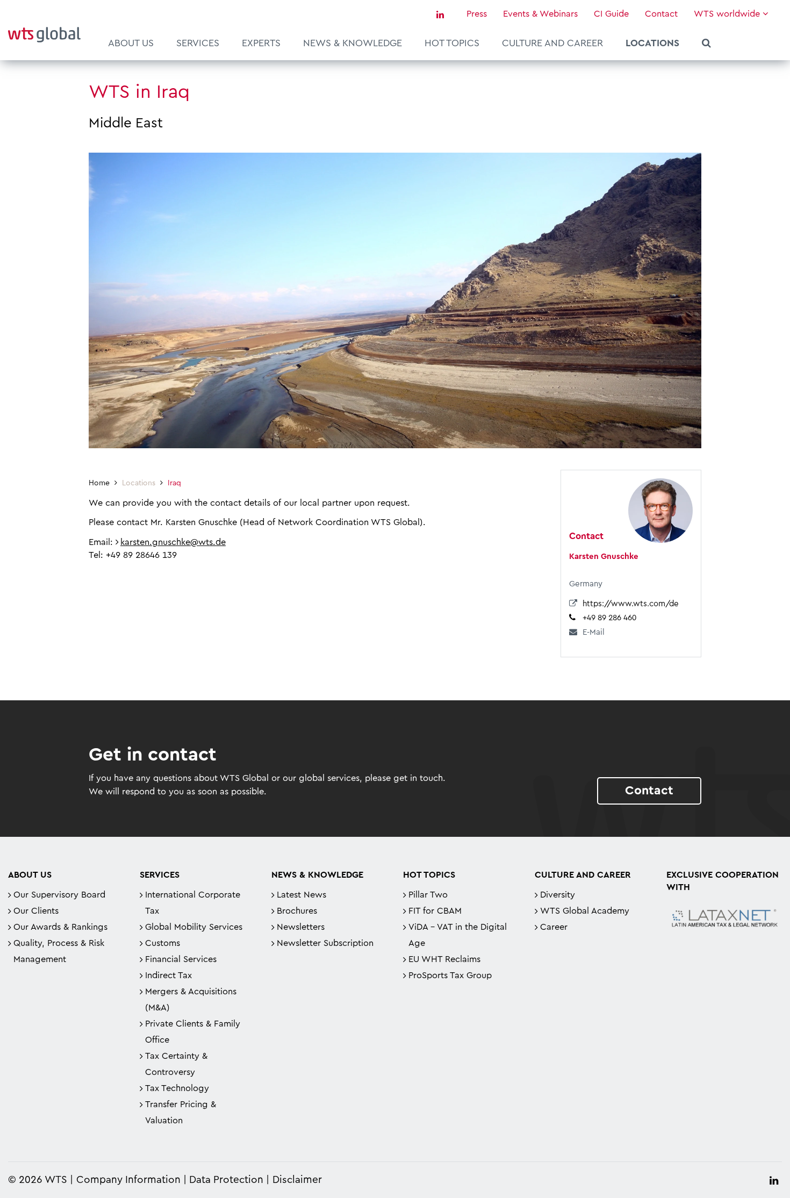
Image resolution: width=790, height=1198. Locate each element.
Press (476, 14)
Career (554, 927)
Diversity (557, 895)
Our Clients (36, 911)
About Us (131, 43)
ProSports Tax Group (450, 975)
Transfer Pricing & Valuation (180, 1112)
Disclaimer (297, 1180)
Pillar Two (428, 895)
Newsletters (301, 927)
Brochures (297, 911)
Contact (661, 14)
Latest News (301, 895)
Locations (652, 43)
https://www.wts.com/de (631, 604)
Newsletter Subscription (325, 943)
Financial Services (181, 959)
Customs (162, 943)
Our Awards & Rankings (60, 927)
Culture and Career (552, 43)
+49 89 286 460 (609, 618)
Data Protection (226, 1180)
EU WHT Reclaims (444, 959)
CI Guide (611, 14)
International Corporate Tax (192, 903)
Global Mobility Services (193, 927)
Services (197, 43)
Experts (261, 43)
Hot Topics (452, 43)
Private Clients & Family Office (192, 1032)
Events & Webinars (540, 14)
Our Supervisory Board (59, 895)
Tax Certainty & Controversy (176, 1064)
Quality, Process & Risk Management (58, 951)
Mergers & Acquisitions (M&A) (190, 999)
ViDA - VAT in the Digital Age (457, 935)
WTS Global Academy (584, 911)
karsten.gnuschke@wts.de (173, 542)
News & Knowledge (352, 43)
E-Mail (594, 632)
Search (706, 44)
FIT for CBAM (435, 911)
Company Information (128, 1180)
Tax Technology (177, 1088)
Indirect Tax (168, 975)
